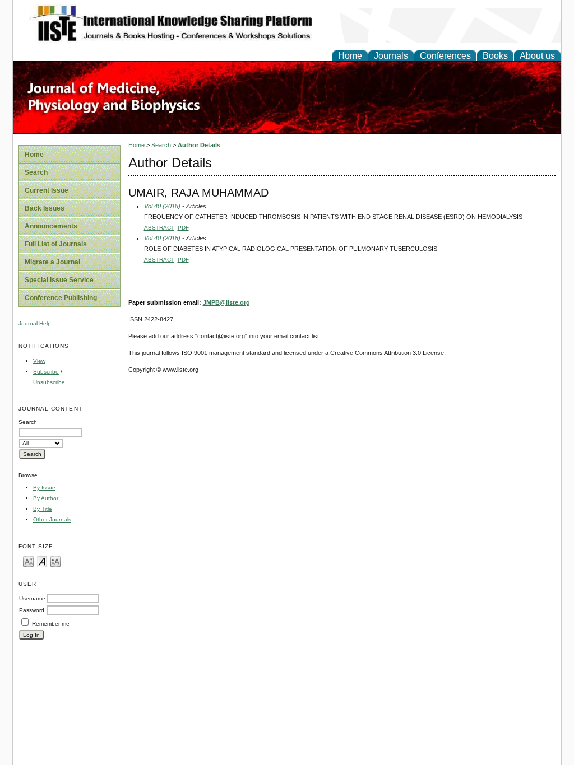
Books (495, 55)
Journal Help (34, 323)
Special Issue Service (59, 280)
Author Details (199, 145)
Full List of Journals (56, 244)
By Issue (44, 487)
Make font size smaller (28, 560)
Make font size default (42, 560)
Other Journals (52, 519)
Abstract (159, 228)
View (39, 361)
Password (31, 610)
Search (36, 172)
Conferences (445, 55)
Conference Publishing (61, 298)
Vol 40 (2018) (162, 206)
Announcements (51, 226)
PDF (183, 228)
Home (350, 55)
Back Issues (44, 208)
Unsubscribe (49, 382)
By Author (45, 498)
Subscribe (46, 371)
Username (32, 598)
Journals (391, 55)
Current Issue (46, 190)
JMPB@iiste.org (226, 302)
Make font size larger (55, 560)
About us (537, 55)
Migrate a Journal (52, 262)
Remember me (51, 624)
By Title (42, 509)
